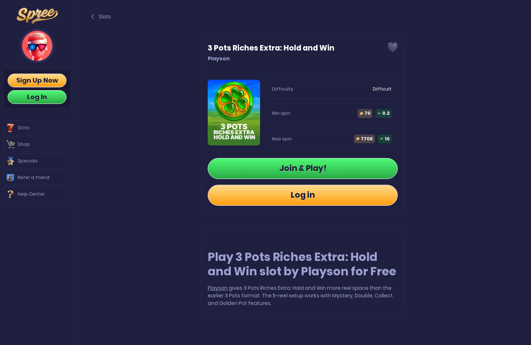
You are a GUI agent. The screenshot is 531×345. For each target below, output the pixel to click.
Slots (105, 16)
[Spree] (37, 16)
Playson (218, 288)
